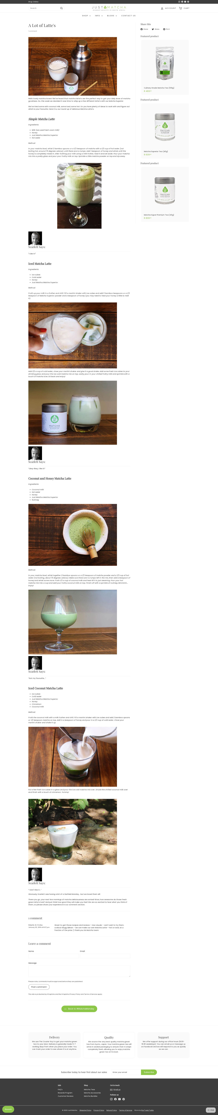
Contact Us (128, 15)
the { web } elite (147, 1110)
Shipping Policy (85, 1110)
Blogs (111, 15)
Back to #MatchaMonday (81, 1008)
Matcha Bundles (90, 1096)
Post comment (39, 987)
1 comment (32, 31)
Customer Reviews (65, 1096)
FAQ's (60, 1089)
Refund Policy (112, 1110)
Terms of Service (90, 994)
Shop (85, 15)
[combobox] (46, 8)
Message (32, 963)
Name (31, 951)
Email (82, 951)
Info (98, 15)
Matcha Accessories (92, 1093)
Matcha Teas (89, 1089)
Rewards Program (65, 1093)
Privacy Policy (75, 994)
